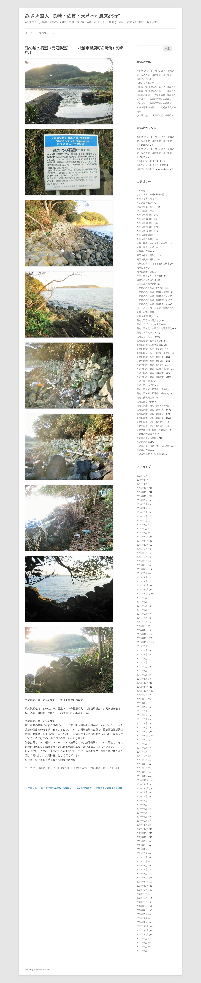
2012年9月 (142, 694)
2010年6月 (142, 804)
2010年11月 (143, 784)
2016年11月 (143, 491)
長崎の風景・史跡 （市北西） (151, 413)
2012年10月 (143, 690)
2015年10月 (143, 544)
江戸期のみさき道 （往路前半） (152, 299)
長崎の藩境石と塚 (145, 397)
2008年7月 (142, 897)
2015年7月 (142, 556)
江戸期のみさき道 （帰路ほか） (152, 295)
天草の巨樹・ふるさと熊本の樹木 (153, 263)
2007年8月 (142, 942)
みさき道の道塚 (144, 202)
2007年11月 (143, 930)
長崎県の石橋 (143, 450)
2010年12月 (143, 780)
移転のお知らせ (144, 78)
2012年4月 (142, 715)
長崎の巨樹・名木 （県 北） (150, 364)
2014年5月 (142, 613)
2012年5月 (142, 711)
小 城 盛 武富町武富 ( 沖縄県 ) (155, 115)
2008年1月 (142, 922)
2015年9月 (142, 548)
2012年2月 (142, 723)
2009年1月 (142, 873)
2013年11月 (143, 638)
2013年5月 (142, 662)
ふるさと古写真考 (145, 198)
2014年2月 (142, 625)
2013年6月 (142, 658)
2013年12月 (143, 634)
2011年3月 (142, 767)
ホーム (29, 33)
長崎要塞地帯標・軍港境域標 (151, 454)
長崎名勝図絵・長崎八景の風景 (152, 429)
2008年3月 (142, 914)
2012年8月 (142, 698)
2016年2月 (142, 528)
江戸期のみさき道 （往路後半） (152, 303)
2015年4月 (142, 569)
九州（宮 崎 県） (145, 218)
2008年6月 (142, 901)
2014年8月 (142, 601)
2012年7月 (142, 703)
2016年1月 (142, 532)
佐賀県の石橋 (143, 251)
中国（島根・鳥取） (146, 206)
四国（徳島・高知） (146, 255)
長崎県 (83, 768)
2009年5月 (142, 857)
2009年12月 (143, 828)
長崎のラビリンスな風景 (149, 324)
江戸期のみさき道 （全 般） (150, 287)
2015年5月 (142, 565)
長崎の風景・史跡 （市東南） (151, 417)
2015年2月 (142, 577)
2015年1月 (142, 581)
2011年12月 (143, 731)
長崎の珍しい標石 (145, 385)
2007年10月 (143, 934)
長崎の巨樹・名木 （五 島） (150, 348)
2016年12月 (143, 487)
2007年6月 (142, 950)
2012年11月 (143, 686)
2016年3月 (142, 524)
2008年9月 (142, 889)
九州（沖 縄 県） (145, 222)
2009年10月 (143, 837)
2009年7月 (142, 849)
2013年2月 (142, 674)
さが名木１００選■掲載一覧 (150, 194)
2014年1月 (142, 630)
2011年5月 (142, 759)
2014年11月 (143, 589)
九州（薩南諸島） (145, 235)
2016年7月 (142, 508)
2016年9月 (142, 500)
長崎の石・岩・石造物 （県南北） (153, 389)
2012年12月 (143, 682)
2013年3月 (142, 670)
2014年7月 (142, 605)
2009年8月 (142, 845)
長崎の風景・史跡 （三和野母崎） (153, 405)
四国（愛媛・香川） (146, 259)
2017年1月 (142, 483)
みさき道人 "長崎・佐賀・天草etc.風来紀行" (72, 15)
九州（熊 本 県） (145, 226)
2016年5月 (142, 516)
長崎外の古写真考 (145, 433)
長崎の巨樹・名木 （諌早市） (151, 373)
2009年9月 (142, 841)
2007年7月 (142, 946)
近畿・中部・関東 (145, 312)
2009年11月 (143, 832)
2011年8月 (142, 747)
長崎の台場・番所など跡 (149, 340)
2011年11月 (143, 735)
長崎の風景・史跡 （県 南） (150, 425)
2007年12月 (143, 926)
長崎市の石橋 (143, 442)
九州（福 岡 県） (145, 230)
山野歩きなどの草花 (146, 279)
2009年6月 (142, 853)
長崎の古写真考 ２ (146, 336)
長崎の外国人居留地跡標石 (150, 344)
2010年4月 (142, 812)
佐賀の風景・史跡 (145, 247)
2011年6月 (142, 755)
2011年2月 (142, 772)
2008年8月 (142, 893)
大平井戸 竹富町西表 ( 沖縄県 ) (154, 99)
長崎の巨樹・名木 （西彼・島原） (153, 369)
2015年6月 (142, 560)
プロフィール (46, 33)
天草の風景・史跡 (145, 271)
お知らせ (141, 190)
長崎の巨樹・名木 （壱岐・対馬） (153, 352)
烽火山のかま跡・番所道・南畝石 (153, 308)
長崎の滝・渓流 (144, 381)
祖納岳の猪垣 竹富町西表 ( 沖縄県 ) (156, 95)
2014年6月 (142, 609)
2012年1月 (142, 727)
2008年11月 (143, 881)
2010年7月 (142, 800)
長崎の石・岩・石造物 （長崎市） (153, 393)
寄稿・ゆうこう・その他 (149, 275)
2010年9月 (142, 792)
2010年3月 (142, 816)
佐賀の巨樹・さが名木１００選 (152, 243)
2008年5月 (142, 905)
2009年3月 (142, 865)
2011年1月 (142, 776)
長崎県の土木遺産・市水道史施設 (153, 446)
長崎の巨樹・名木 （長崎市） (151, 377)
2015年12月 (143, 536)
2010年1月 (142, 824)
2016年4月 (142, 520)
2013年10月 (143, 642)
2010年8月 (142, 796)
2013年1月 (142, 678)
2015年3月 (142, 573)
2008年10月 (143, 885)
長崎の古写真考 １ (146, 332)
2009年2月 (142, 869)
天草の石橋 (142, 267)
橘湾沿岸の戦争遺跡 (146, 283)
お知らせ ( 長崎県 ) (146, 83)
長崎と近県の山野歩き (148, 320)
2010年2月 (142, 820)
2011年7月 (142, 751)
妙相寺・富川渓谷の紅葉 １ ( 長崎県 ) (156, 91)
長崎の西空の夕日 (145, 401)
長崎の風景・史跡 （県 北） (54, 768)
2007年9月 (142, 938)
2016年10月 (143, 496)
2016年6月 (142, 512)
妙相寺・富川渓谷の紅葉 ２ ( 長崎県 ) (156, 86)
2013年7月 (142, 654)
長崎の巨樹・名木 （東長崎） (151, 360)
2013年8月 (142, 650)
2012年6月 (142, 707)
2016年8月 (142, 504)
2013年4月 (142, 666)
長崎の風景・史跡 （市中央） (151, 409)
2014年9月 (142, 597)
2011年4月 (142, 763)
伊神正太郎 (160, 164)
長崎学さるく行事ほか (148, 437)
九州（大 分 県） (145, 214)
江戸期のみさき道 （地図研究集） (153, 291)
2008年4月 (142, 910)
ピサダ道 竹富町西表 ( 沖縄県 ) (154, 103)
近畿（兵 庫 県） (145, 316)
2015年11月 (143, 540)
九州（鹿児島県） (145, 239)
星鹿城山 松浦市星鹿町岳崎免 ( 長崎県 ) (48, 788)
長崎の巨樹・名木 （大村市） (151, 356)
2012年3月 (142, 719)
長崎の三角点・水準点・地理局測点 (154, 328)
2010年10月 (143, 788)
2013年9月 (142, 646)
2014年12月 (143, 585)
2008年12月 (143, 877)
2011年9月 (142, 743)
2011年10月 (143, 739)
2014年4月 (142, 617)
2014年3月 (142, 621)
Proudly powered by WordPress (38, 969)
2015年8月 (142, 552)
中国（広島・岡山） (146, 210)
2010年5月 (142, 808)
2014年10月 (143, 593)
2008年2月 (142, 918)
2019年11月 (143, 479)
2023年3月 (142, 475)
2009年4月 (142, 861)
